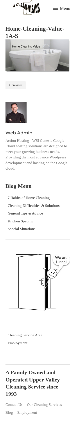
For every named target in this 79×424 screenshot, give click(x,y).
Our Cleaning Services (44, 405)
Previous (16, 85)
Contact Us (14, 405)
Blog (9, 412)
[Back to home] (26, 8)
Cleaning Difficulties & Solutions (34, 206)
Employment (17, 343)
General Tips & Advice (25, 213)
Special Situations (22, 229)
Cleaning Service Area (25, 335)
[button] (61, 8)
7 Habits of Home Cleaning (29, 198)
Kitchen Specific (21, 221)
